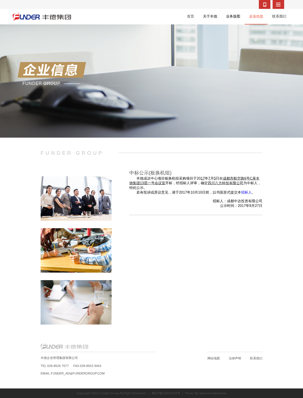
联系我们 (256, 358)
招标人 (246, 192)
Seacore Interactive (212, 393)
